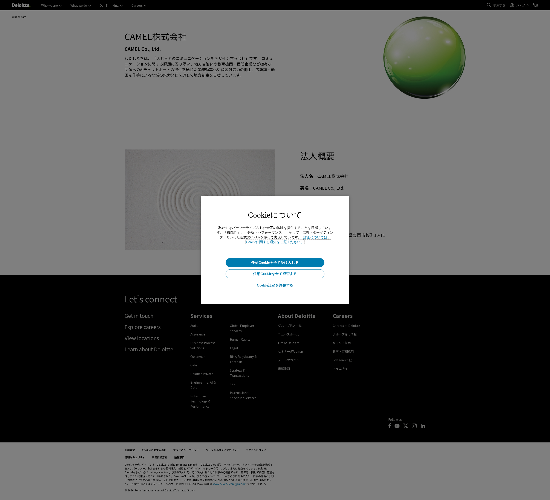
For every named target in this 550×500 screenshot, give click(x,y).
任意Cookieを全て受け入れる (275, 262)
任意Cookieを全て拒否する (275, 274)
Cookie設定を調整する (275, 285)
